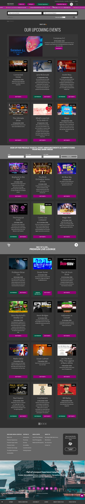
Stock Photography (37, 440)
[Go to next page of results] (46, 424)
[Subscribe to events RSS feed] (46, 24)
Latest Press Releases (38, 437)
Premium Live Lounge (12, 447)
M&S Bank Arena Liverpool (14, 434)
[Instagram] (33, 488)
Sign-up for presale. (15, 7)
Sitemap (11, 502)
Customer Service (27, 447)
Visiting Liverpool (27, 450)
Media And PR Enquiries (38, 442)
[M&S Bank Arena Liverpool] (10, 4)
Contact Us (47, 445)
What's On (21, 4)
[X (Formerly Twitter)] (38, 488)
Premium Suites (10, 445)
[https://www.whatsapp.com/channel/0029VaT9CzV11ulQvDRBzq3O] (55, 488)
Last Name (46, 154)
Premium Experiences (43, 4)
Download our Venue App (59, 1)
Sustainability (10, 453)
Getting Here (71, 1)
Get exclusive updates (70, 449)
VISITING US (26, 434)
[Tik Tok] (42, 488)
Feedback (76, 1)
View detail (58, 48)
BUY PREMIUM (38, 96)
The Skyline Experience (12, 450)
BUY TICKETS (18, 96)
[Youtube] (47, 488)
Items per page (58, 17)
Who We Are (48, 440)
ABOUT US (47, 434)
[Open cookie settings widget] (2, 501)
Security (25, 442)
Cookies (46, 502)
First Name (28, 154)
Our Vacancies (48, 442)
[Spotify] (51, 488)
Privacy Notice (72, 502)
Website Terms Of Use (58, 502)
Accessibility (66, 1)
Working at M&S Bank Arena (51, 437)
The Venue (25, 440)
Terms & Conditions (23, 502)
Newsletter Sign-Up (61, 4)
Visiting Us (31, 4)
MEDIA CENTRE (36, 434)
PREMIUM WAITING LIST (38, 293)
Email (9, 154)
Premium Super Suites (12, 442)
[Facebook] (29, 488)
